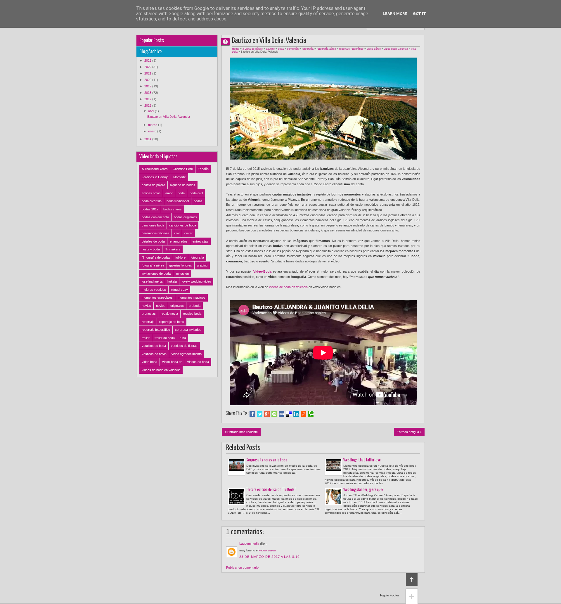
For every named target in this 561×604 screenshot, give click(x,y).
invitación (182, 273)
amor (169, 193)
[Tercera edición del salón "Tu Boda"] (236, 496)
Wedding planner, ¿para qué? (363, 490)
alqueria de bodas (182, 185)
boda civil (196, 193)
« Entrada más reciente (241, 432)
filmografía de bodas (156, 257)
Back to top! (412, 579)
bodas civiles (172, 209)
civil (176, 233)
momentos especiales (157, 297)
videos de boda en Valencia (288, 287)
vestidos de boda (154, 345)
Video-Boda (262, 271)
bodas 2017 (150, 209)
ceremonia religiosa (155, 233)
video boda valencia (396, 48)
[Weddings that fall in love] (333, 467)
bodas (198, 201)
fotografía (308, 48)
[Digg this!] (281, 414)
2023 (148, 60)
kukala (172, 281)
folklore (180, 257)
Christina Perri (183, 169)
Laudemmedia (249, 543)
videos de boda (198, 362)
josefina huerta (152, 281)
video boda (149, 362)
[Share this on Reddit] (303, 414)
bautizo (270, 48)
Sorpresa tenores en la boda (266, 460)
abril (151, 111)
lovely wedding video (196, 281)
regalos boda (192, 313)
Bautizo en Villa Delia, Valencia (168, 116)
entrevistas (200, 241)
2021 (148, 73)
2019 (148, 86)
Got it (419, 13)
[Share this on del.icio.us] (289, 414)
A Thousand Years (155, 169)
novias (146, 305)
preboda (194, 305)
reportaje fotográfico (351, 48)
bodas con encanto (155, 217)
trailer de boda (165, 338)
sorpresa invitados (188, 329)
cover (188, 233)
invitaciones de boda (156, 273)
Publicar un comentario (242, 567)
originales (177, 305)
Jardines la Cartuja (155, 177)
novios (160, 305)
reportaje (148, 321)
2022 (148, 67)
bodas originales (185, 217)
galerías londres (180, 265)
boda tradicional (178, 201)
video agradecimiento (187, 354)
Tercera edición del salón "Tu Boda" (271, 490)
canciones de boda (182, 225)
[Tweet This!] (259, 414)
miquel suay (179, 289)
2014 (148, 139)
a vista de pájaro (253, 48)
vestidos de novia (154, 354)
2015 (148, 105)
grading (202, 265)
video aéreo (374, 48)
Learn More (395, 13)
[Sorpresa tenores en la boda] (236, 467)
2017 (148, 99)
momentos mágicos (191, 297)
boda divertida (152, 201)
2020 (148, 80)
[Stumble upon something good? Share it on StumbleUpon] (274, 414)
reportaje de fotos (171, 321)
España (203, 169)
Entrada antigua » (409, 432)
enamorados (179, 241)
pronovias (149, 313)
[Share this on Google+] (267, 414)
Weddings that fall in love (362, 460)
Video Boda (228, 41)
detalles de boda (153, 241)
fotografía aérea (326, 48)
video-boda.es (172, 362)
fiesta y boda (151, 249)
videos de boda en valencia (161, 370)
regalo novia (169, 313)
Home (235, 48)
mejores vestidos (154, 289)
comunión (293, 48)
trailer (146, 338)
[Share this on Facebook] (252, 414)
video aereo (267, 550)
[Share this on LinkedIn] (296, 414)
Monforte (179, 177)
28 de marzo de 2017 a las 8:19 (269, 556)
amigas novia (151, 193)
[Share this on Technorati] (311, 414)
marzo (153, 125)
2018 (148, 92)
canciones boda (153, 225)
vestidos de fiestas (184, 345)
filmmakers (172, 249)
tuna (183, 338)
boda (281, 48)
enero (152, 131)
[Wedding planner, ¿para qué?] (333, 496)
